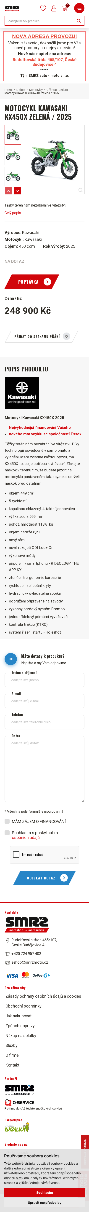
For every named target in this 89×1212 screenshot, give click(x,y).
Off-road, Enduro (57, 89)
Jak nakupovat (18, 1015)
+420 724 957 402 (26, 953)
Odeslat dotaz (41, 878)
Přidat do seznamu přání (37, 336)
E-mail (16, 693)
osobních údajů (26, 837)
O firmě (12, 1055)
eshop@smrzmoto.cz (29, 962)
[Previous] (8, 190)
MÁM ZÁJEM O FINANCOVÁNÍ (39, 821)
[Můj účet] (54, 8)
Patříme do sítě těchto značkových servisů (33, 1108)
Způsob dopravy (20, 1025)
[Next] (17, 190)
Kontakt (12, 1065)
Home (9, 89)
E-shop (20, 89)
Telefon (17, 714)
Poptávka (28, 282)
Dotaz (16, 735)
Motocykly (36, 89)
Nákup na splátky (20, 1035)
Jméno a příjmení (24, 672)
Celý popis (13, 213)
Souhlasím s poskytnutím (35, 835)
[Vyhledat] (78, 20)
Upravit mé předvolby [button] (44, 1202)
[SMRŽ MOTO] (12, 8)
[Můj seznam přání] (43, 8)
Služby (11, 1045)
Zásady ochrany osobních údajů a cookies (43, 996)
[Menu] (79, 8)
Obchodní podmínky (23, 1006)
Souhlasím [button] (44, 1192)
